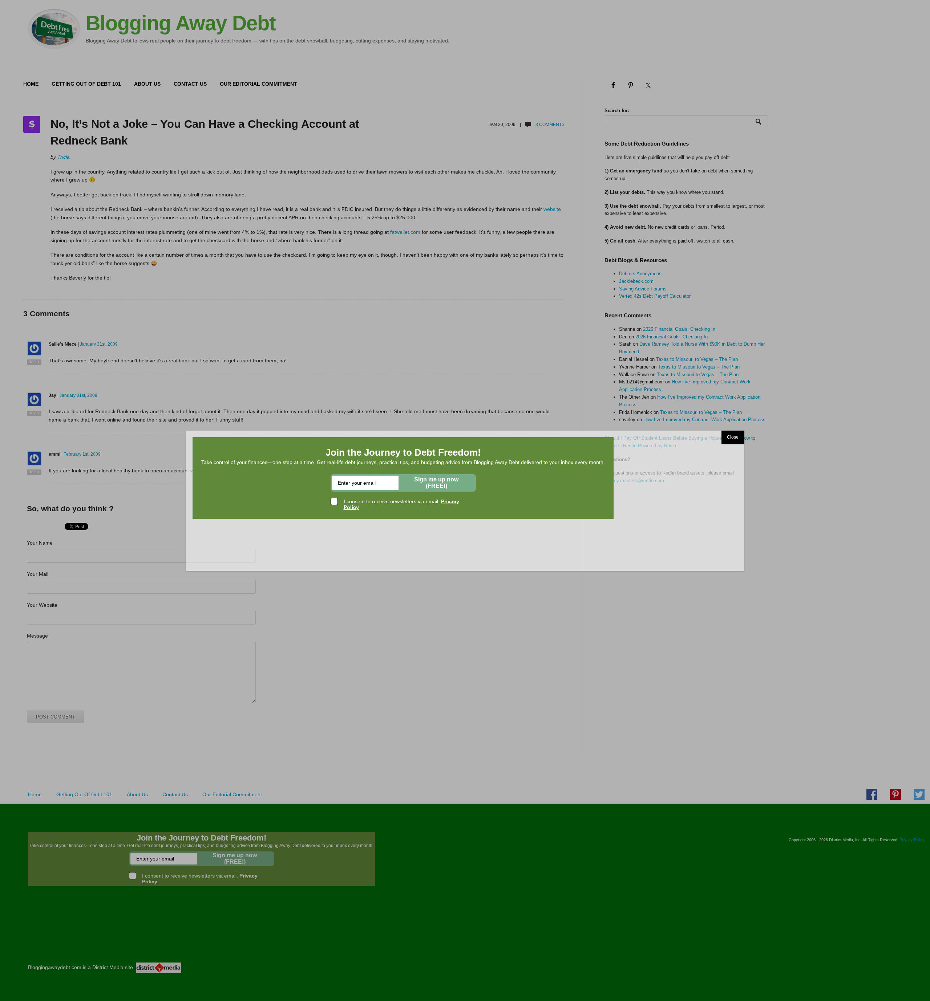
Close (733, 437)
